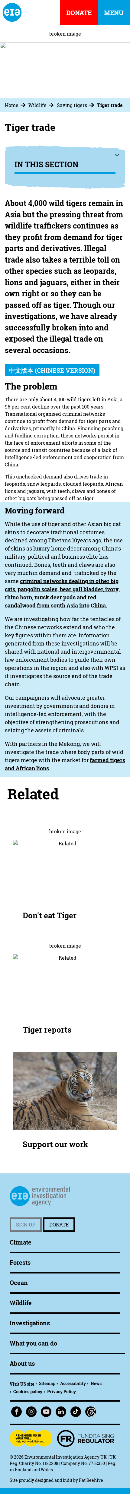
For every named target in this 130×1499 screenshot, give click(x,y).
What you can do (33, 1343)
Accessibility (73, 1383)
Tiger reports (47, 1029)
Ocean (19, 1283)
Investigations (30, 1323)
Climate (20, 1242)
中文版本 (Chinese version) (52, 370)
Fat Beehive (91, 1480)
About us (22, 1363)
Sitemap (47, 1383)
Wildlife (37, 105)
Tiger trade (110, 105)
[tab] (16, 105)
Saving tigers (72, 105)
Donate (59, 1224)
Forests (20, 1262)
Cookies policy (27, 1391)
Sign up (25, 1224)
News (96, 1383)
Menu (114, 12)
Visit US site (22, 1384)
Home (11, 105)
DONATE (79, 12)
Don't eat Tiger (49, 915)
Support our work (55, 1144)
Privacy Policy (61, 1391)
